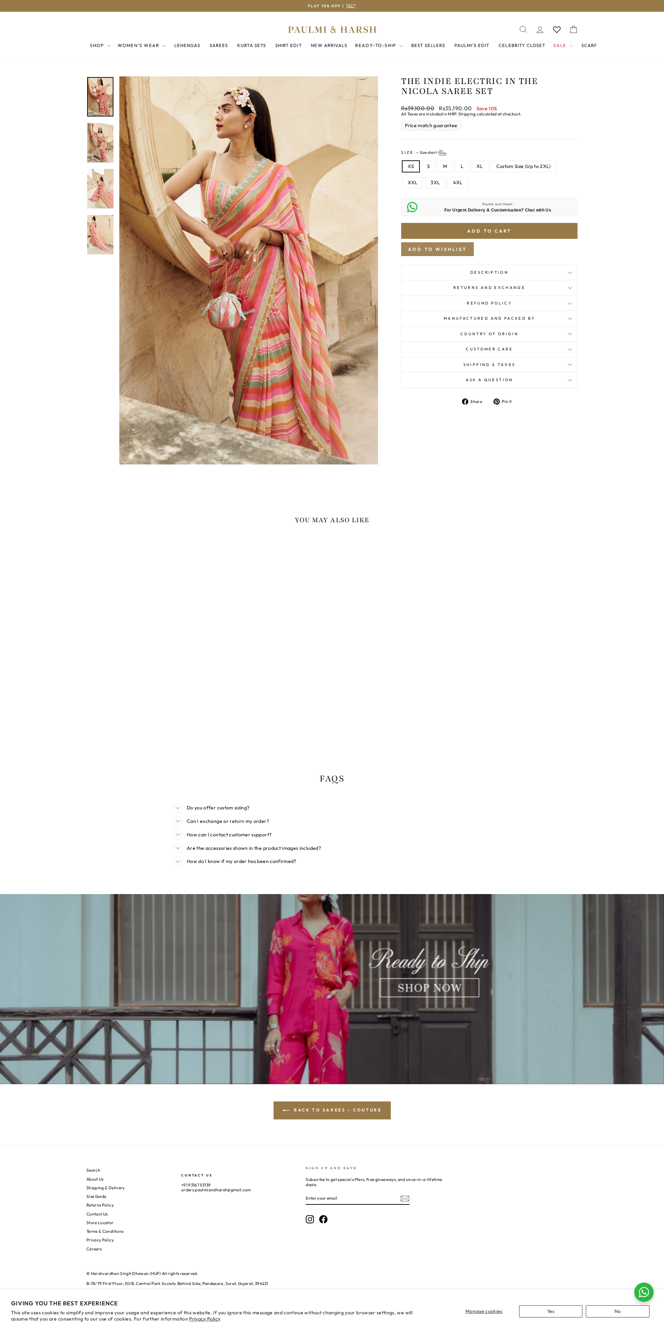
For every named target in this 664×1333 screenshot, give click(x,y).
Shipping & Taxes (489, 364)
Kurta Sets (251, 45)
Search (93, 1170)
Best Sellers (428, 45)
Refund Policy (489, 303)
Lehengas (187, 45)
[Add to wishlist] (95, 550)
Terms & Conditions (104, 1231)
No (618, 1311)
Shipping (467, 114)
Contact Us (97, 1214)
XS (411, 166)
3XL (435, 182)
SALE (560, 45)
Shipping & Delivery (105, 1187)
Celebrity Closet (522, 45)
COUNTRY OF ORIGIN (489, 333)
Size (419, 152)
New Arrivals (329, 45)
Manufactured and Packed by (489, 318)
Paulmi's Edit (472, 45)
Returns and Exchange (489, 287)
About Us (95, 1179)
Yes (551, 1311)
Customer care (489, 349)
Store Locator (100, 1222)
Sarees (219, 45)
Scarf (589, 45)
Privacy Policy (204, 1319)
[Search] (523, 29)
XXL (412, 182)
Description (489, 272)
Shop (97, 45)
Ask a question (489, 379)
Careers (94, 1248)
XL (480, 166)
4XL (457, 182)
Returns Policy (100, 1205)
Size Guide (96, 1196)
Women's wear (139, 45)
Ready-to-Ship (376, 45)
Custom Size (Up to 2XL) (523, 166)
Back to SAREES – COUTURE (337, 1110)
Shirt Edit (288, 45)
